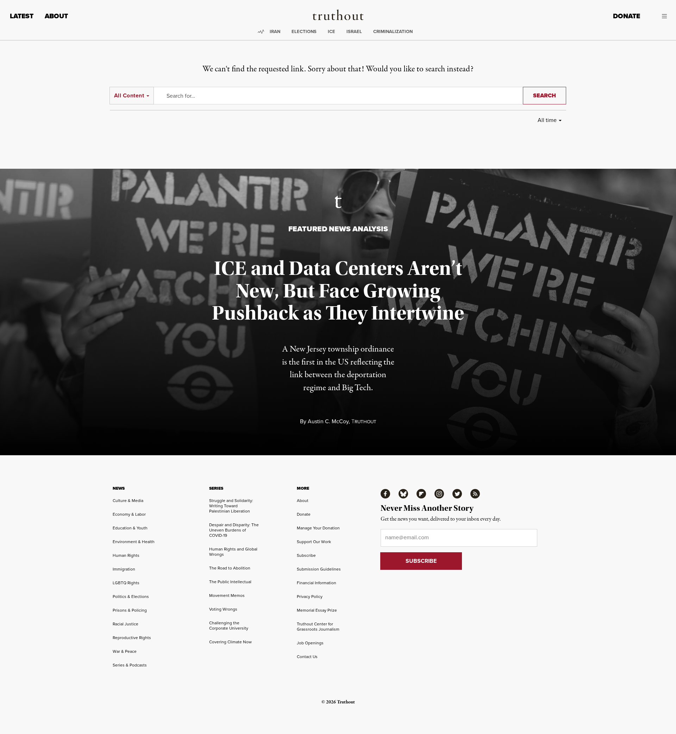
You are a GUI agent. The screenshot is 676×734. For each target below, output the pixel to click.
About (56, 16)
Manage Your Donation (318, 528)
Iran (275, 31)
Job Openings (310, 643)
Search (544, 95)
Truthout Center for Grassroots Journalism (318, 626)
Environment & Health (134, 542)
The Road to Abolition (229, 568)
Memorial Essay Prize (317, 610)
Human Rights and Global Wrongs (233, 551)
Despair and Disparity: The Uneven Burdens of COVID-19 (234, 530)
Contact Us (307, 656)
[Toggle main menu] (659, 16)
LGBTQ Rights (126, 583)
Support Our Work (314, 542)
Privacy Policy (310, 596)
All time (547, 120)
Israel (354, 31)
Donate (626, 16)
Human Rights (126, 555)
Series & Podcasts (130, 665)
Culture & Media (128, 500)
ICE (331, 31)
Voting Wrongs (223, 609)
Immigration (124, 569)
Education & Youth (130, 528)
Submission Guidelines (319, 569)
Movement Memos (227, 595)
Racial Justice (125, 624)
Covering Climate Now (230, 642)
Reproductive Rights (132, 637)
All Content (129, 95)
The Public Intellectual (230, 582)
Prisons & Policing (130, 610)
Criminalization (393, 31)
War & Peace (125, 651)
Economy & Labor (129, 514)
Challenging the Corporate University (228, 625)
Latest (21, 16)
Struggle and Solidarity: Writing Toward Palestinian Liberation (231, 505)
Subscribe (306, 555)
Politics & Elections (131, 596)
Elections (304, 31)
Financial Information (316, 583)
